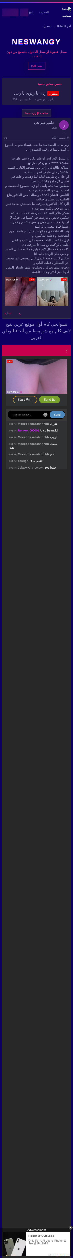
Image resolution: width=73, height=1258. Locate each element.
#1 (5, 137)
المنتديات (44, 12)
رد (20, 313)
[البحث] (6, 12)
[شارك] (11, 137)
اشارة (7, 313)
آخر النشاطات (63, 26)
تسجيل (47, 26)
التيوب (30, 12)
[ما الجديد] (14, 12)
